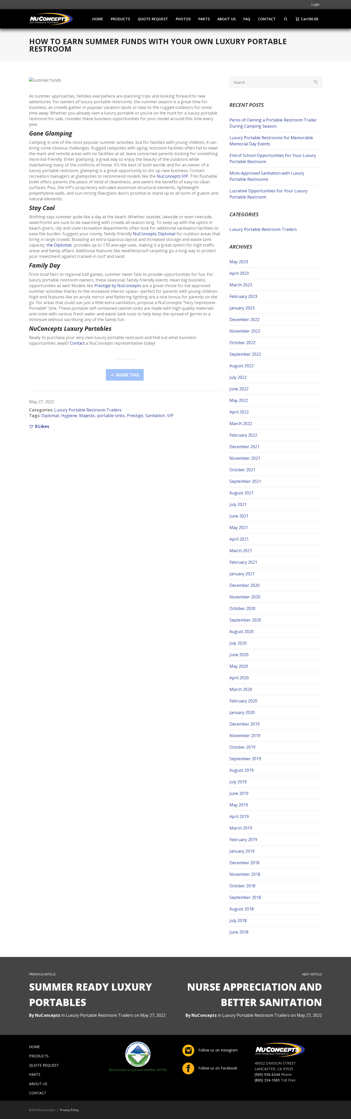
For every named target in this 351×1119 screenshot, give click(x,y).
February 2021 (243, 562)
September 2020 (245, 620)
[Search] (286, 19)
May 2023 (238, 262)
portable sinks (111, 415)
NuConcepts (204, 1015)
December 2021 (244, 446)
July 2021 (238, 504)
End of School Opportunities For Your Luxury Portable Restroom (272, 158)
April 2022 (239, 412)
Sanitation (155, 415)
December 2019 (244, 724)
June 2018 (238, 932)
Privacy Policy (69, 1110)
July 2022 (238, 377)
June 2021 (238, 516)
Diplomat (50, 415)
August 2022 (241, 366)
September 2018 (245, 897)
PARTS (34, 1074)
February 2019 (243, 839)
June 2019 (238, 793)
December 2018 (244, 863)
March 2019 (240, 828)
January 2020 (242, 712)
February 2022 (243, 435)
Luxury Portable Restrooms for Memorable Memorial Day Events (271, 141)
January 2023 (242, 308)
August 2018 (241, 909)
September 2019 (245, 758)
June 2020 (238, 654)
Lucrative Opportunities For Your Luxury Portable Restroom (268, 194)
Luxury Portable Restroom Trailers (88, 410)
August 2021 (241, 493)
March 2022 (240, 423)
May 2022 (238, 400)
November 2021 (244, 458)
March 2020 (240, 689)
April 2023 (239, 273)
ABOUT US (38, 1083)
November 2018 (244, 874)
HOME (34, 1046)
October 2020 (242, 608)
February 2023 (243, 296)
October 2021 (242, 470)
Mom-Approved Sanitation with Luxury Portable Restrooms (266, 176)
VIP (170, 415)
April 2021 (239, 539)
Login (315, 4)
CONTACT (37, 1092)
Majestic (87, 415)
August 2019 (241, 770)
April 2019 (239, 816)
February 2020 (243, 701)
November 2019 (244, 735)
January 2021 (242, 574)
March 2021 (240, 550)
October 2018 (242, 886)
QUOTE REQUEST (44, 1065)
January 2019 (242, 851)
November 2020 (244, 597)
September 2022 (245, 354)
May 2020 (238, 666)
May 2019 (238, 805)
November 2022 (244, 331)
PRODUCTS (39, 1056)
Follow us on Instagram (217, 1050)
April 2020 (239, 678)
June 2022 (238, 389)
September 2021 (245, 481)
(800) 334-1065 (267, 1080)
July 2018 (238, 920)
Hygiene (69, 415)
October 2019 (242, 747)
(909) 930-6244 (267, 1074)
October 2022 (242, 342)
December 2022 (244, 319)
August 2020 (241, 631)
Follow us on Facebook (217, 1068)
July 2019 (238, 782)
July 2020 (238, 643)
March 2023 (240, 285)
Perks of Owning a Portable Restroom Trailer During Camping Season (273, 123)
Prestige (135, 415)
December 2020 (244, 585)
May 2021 (238, 527)
